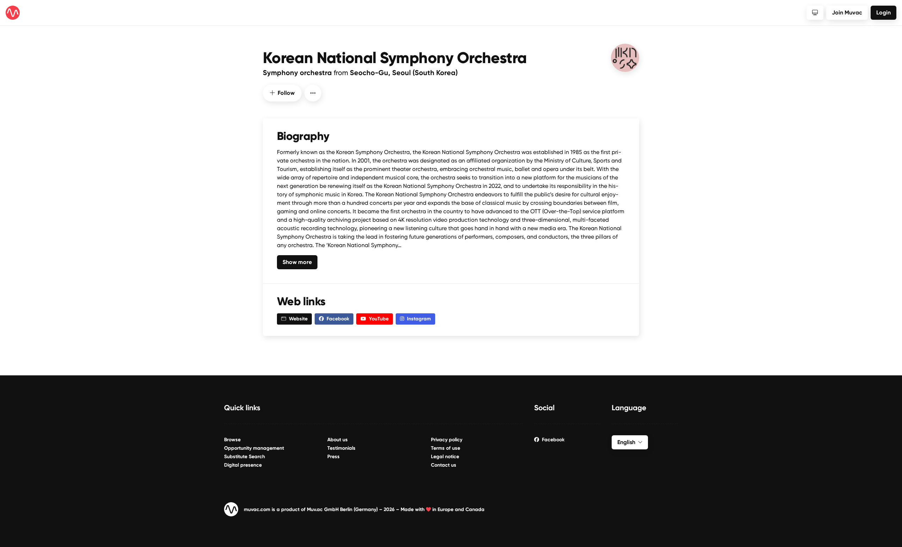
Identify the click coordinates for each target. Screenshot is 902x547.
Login (883, 12)
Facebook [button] (338, 319)
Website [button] (298, 319)
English (626, 442)
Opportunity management (254, 448)
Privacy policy (446, 440)
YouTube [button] (379, 319)
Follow (286, 93)
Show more (297, 262)
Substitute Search (244, 457)
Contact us (443, 465)
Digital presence (243, 465)
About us (337, 440)
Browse (232, 440)
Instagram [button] (419, 319)
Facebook (553, 440)
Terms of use (445, 448)
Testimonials (341, 448)
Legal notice (445, 457)
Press (333, 457)
